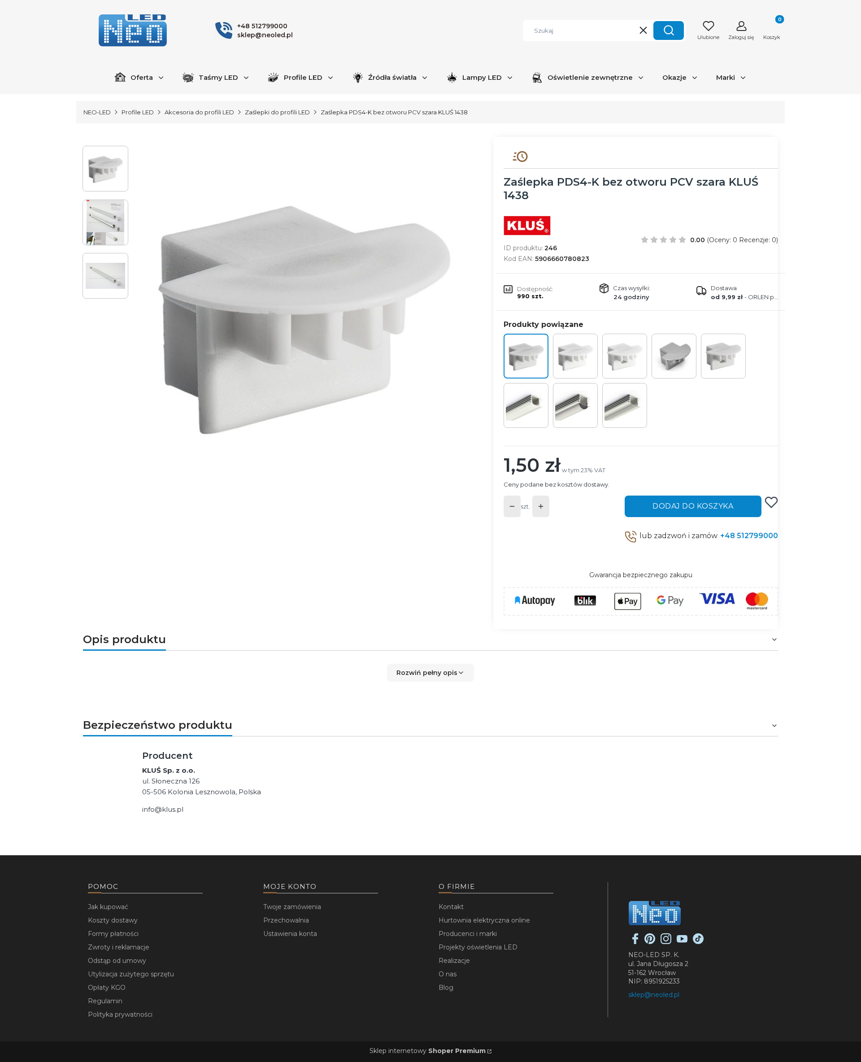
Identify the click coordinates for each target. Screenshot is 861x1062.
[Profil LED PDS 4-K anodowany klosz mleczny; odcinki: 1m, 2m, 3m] (526, 405)
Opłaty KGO (107, 988)
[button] (668, 30)
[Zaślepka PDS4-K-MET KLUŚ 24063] (674, 356)
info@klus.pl (162, 809)
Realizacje (454, 961)
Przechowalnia (286, 920)
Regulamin (105, 1001)
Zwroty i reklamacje (118, 947)
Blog (446, 988)
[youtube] (682, 942)
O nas (448, 974)
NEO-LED (97, 112)
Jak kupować (108, 907)
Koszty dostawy (113, 920)
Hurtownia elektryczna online (484, 920)
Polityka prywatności (120, 1014)
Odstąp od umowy (117, 961)
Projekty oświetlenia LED (478, 947)
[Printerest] (649, 942)
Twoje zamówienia (292, 907)
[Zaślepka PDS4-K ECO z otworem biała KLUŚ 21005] (624, 356)
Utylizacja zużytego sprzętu (131, 974)
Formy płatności (113, 934)
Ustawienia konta (290, 934)
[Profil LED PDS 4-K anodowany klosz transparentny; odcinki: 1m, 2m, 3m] (624, 405)
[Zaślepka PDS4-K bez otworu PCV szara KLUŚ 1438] (526, 356)
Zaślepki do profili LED (277, 112)
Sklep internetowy (428, 1051)
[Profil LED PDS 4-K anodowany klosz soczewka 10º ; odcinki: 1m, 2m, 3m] (575, 405)
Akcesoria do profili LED (199, 112)
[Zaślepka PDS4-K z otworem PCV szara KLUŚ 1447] (723, 356)
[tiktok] (698, 942)
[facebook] (635, 942)
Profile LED (138, 112)
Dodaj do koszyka (692, 506)
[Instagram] (666, 942)
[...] (304, 313)
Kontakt (451, 907)
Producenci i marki (468, 934)
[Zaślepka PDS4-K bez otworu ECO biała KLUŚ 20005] (575, 356)
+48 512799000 (749, 535)
